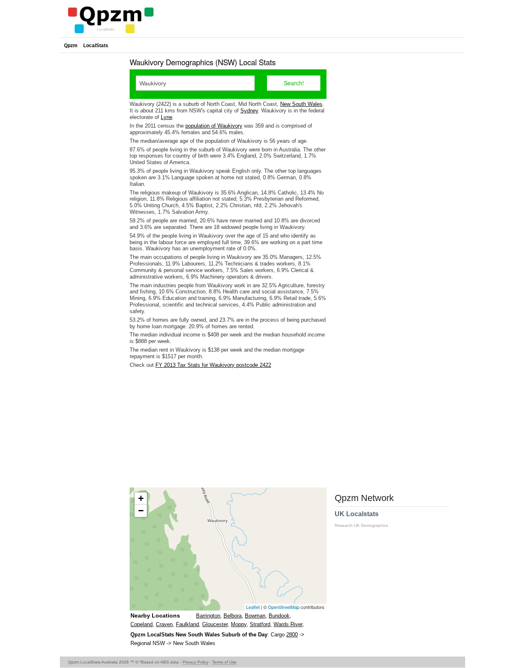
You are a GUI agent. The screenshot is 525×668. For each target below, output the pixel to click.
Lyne (166, 117)
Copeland (141, 624)
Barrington (208, 616)
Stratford (260, 624)
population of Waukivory (213, 126)
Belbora (233, 616)
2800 (292, 634)
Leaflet (253, 607)
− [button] (141, 511)
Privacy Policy (195, 662)
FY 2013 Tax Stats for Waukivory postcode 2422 (213, 365)
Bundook (279, 616)
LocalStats (95, 45)
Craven (164, 624)
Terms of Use (224, 662)
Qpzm (71, 45)
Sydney (249, 111)
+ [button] (141, 498)
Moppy (239, 624)
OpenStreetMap (283, 607)
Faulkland (187, 624)
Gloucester (215, 624)
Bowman (255, 616)
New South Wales (301, 104)
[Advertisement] (228, 428)
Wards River (288, 624)
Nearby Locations (155, 615)
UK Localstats (361, 519)
